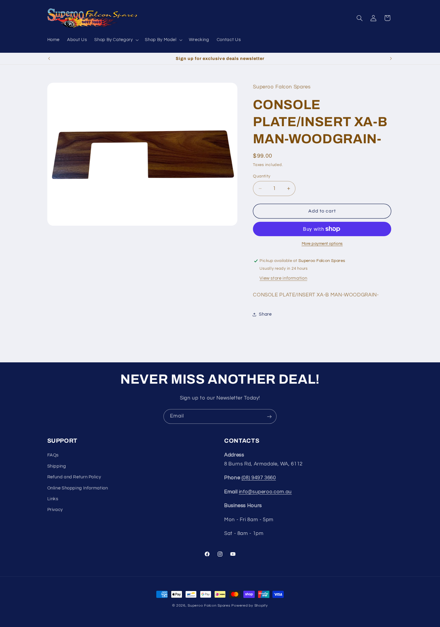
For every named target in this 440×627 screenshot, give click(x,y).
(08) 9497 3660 (259, 478)
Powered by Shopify (249, 605)
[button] (116, 39)
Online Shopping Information (77, 488)
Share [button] (265, 314)
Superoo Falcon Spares (209, 605)
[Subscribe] (269, 416)
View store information (283, 278)
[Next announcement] (390, 59)
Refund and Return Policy (74, 477)
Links (52, 499)
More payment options (322, 244)
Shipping (56, 466)
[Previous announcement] (49, 59)
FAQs (53, 455)
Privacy (55, 510)
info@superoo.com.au (265, 492)
